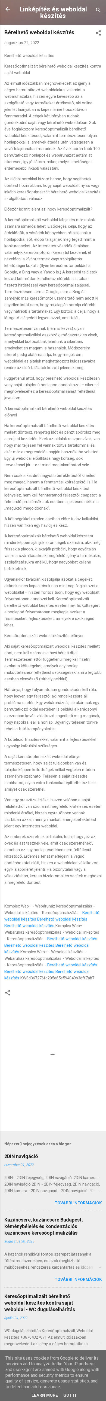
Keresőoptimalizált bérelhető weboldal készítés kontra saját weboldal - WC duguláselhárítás (39, 1302)
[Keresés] (98, 11)
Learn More (45, 1395)
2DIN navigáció (21, 1156)
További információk (78, 1203)
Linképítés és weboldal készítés (53, 12)
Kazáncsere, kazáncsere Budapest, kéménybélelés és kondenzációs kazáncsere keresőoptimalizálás (43, 1226)
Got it (70, 1395)
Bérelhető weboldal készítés (62, 919)
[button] (98, 34)
